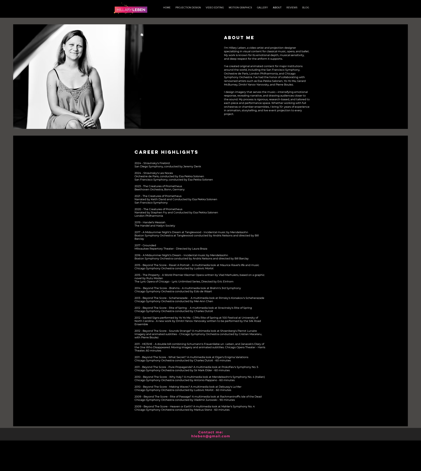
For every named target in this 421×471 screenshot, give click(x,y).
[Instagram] (240, 124)
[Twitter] (230, 124)
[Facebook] (225, 124)
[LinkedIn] (235, 124)
